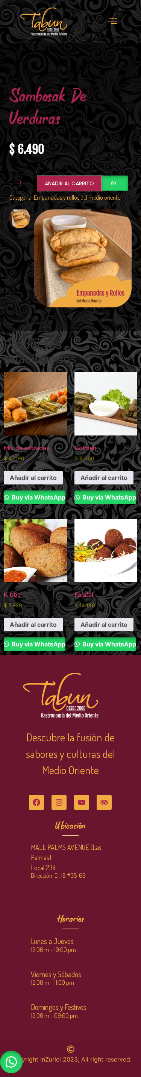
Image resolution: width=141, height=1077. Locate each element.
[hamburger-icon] (112, 21)
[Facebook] (36, 802)
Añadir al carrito (69, 183)
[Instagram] (59, 802)
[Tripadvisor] (104, 802)
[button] (11, 1062)
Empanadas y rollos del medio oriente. (77, 197)
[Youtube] (81, 802)
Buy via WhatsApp (37, 497)
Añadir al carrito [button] (33, 477)
